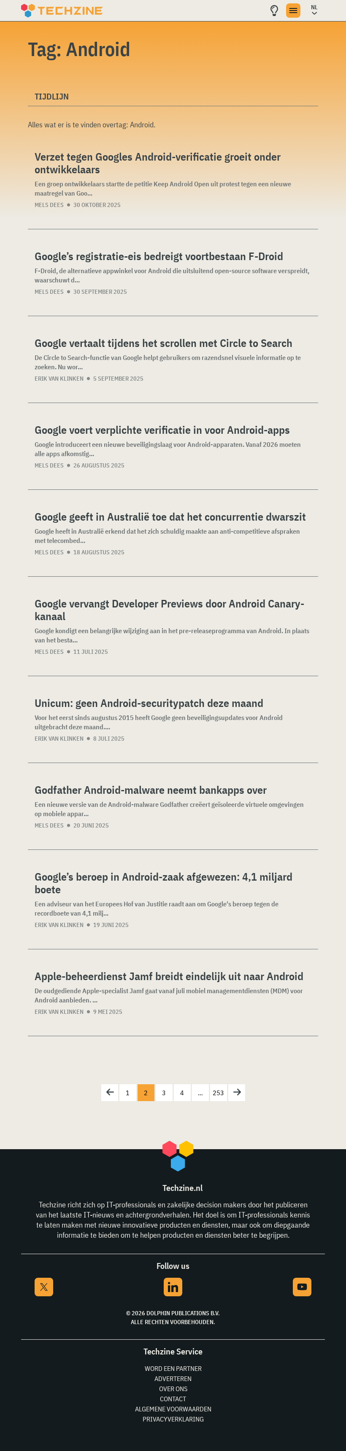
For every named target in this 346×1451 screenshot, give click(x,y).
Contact (173, 1399)
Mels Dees (49, 205)
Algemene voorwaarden (173, 1409)
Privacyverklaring (173, 1419)
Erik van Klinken (59, 378)
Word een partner (173, 1368)
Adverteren (173, 1378)
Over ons (173, 1388)
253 (218, 1092)
